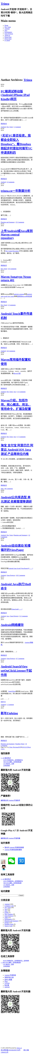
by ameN (7, 40)
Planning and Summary (8, 222)
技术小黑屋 (8, 979)
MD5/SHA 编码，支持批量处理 (12, 762)
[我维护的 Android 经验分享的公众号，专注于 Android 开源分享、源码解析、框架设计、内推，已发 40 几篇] (8, 826)
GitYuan (7, 983)
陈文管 (7, 985)
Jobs (2, 488)
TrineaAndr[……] (16, 609)
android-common (19, 294)
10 (22, 747)
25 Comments (20, 222)
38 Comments (8, 488)
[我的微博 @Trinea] (3, 863)
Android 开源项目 (10, 975)
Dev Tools (8, 27)
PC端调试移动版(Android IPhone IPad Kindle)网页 (15, 95)
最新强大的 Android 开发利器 (10, 838)
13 (27, 747)
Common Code (9, 906)
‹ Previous (15, 747)
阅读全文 (4, 123)
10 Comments (12, 269)
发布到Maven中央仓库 (24, 296)
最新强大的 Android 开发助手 (10, 800)
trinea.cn (19, 1048)
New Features (9, 914)
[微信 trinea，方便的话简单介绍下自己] (11, 863)
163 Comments (20, 575)
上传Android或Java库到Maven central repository (17, 234)
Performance (8, 32)
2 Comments (12, 305)
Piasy (6, 981)
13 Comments (21, 392)
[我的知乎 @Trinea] (21, 863)
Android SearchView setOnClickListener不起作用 (16, 671)
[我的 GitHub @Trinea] (4, 870)
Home (6, 25)
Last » (3, 749)
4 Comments (10, 182)
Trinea (5, 3)
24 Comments (11, 351)
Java (6, 30)
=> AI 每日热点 (6, 758)
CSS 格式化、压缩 (8, 763)
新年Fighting (9, 713)
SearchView (12, 691)
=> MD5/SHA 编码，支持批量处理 (11, 962)
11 (24, 747)
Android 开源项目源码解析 (13, 849)
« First (10, 747)
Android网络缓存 (12, 624)
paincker (7, 987)
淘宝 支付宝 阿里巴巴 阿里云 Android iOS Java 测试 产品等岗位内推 (17, 450)
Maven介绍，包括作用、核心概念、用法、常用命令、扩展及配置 (16, 405)
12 (25, 747)
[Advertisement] (17, 59)
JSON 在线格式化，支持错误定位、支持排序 (16, 960)
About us (7, 35)
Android (7, 29)
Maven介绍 (16, 373)
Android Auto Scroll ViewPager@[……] (20, 568)
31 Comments (23, 616)
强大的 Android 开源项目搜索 (14, 847)
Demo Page (8, 37)
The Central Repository (12, 251)
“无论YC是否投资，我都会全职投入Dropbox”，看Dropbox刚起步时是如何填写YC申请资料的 (16, 144)
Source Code (8, 926)
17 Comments (21, 437)
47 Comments (20, 658)
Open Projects (9, 34)
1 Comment (17, 127)
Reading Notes (19, 744)
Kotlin (6, 912)
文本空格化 (6, 765)
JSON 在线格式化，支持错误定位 (13, 760)
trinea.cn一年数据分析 (15, 190)
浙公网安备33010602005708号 (10, 1050)
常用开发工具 (9, 977)
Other (6, 917)
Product (7, 922)
